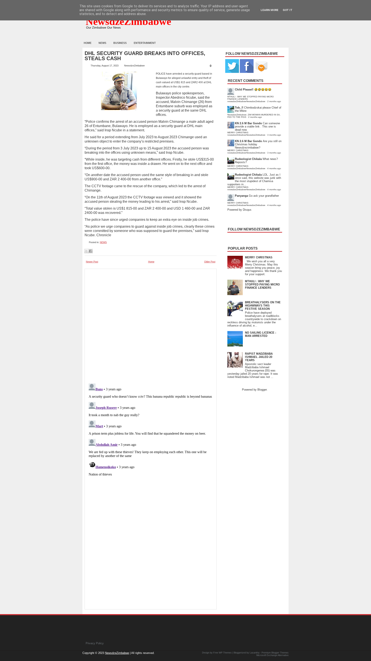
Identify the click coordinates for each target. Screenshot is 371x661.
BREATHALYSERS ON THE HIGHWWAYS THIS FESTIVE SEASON (263, 305)
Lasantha (254, 652)
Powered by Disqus (239, 209)
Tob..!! (239, 107)
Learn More (269, 10)
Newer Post (92, 261)
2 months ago (274, 101)
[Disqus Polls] (150, 325)
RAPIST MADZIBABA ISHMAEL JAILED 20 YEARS (259, 357)
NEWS (103, 242)
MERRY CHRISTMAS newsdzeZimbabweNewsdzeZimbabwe (246, 133)
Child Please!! (244, 89)
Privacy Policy (95, 643)
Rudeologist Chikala (248, 159)
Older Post (209, 261)
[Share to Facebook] (90, 251)
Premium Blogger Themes (275, 652)
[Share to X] (86, 251)
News (102, 42)
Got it (287, 10)
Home (87, 42)
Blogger (262, 389)
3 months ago (274, 135)
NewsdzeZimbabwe (128, 21)
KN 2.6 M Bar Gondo (248, 123)
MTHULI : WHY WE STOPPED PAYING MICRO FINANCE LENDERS (262, 284)
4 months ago (274, 168)
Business (120, 42)
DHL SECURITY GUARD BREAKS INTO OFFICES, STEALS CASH (145, 56)
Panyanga (241, 195)
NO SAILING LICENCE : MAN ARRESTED (260, 334)
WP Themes (225, 652)
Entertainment (145, 42)
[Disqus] (150, 435)
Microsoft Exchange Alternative (272, 655)
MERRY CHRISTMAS (258, 257)
